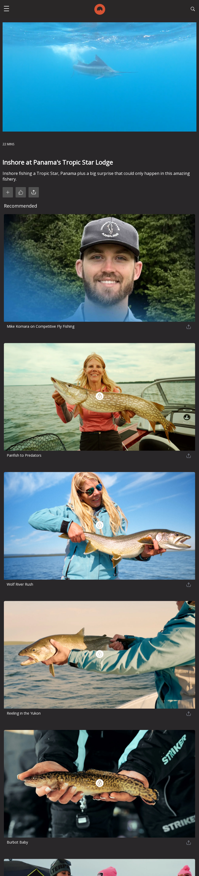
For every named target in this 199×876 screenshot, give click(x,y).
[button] (6, 9)
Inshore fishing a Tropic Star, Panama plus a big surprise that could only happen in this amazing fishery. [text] (96, 176)
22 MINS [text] (8, 144)
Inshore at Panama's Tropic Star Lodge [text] (58, 162)
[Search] (193, 9)
